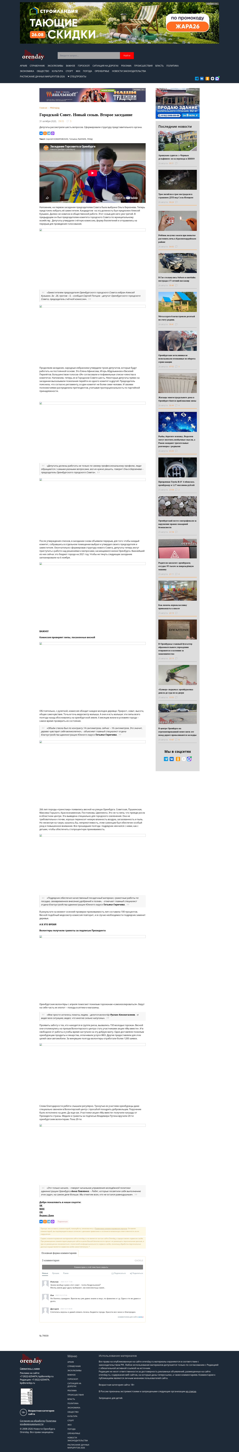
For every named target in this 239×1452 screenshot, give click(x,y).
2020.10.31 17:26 (66, 1282)
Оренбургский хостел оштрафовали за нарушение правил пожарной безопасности (177, 524)
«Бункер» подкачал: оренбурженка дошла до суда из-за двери (175, 691)
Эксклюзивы (55, 65)
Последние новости (175, 126)
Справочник (37, 65)
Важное (70, 65)
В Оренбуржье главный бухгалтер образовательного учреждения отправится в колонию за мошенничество (175, 648)
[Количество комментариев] (178, 163)
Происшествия (143, 65)
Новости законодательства (129, 71)
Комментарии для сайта (130, 1317)
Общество (43, 71)
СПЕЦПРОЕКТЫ (78, 76)
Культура (57, 71)
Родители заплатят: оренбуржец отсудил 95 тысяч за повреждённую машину (176, 566)
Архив (23, 65)
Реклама (126, 65)
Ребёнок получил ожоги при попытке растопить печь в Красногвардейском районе (177, 238)
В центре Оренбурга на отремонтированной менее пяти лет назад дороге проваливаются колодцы (177, 731)
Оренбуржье (102, 71)
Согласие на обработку (32, 1420)
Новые (45, 1273)
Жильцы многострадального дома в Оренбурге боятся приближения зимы (177, 399)
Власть (159, 65)
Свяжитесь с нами (30, 1368)
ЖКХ (78, 71)
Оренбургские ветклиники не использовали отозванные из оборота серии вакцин (176, 358)
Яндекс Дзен (46, 1215)
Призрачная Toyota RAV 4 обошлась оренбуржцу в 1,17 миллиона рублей (176, 483)
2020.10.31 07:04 (61, 1295)
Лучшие (55, 1273)
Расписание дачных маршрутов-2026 (42, 76)
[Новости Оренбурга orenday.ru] (33, 55)
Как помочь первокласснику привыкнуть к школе (172, 606)
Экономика (27, 71)
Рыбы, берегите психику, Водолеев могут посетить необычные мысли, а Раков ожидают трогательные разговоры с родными (176, 441)
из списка (191, 1391)
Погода (87, 71)
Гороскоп (84, 65)
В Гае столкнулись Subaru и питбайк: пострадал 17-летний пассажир (177, 279)
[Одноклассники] (45, 133)
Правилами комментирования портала (111, 1228)
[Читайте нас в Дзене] (213, 78)
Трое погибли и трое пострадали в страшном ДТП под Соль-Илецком (175, 195)
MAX (42, 1208)
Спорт (69, 71)
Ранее (65, 1273)
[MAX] (52, 133)
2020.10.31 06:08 (66, 1309)
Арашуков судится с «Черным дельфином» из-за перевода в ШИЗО (176, 157)
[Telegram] (48, 133)
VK (40, 1205)
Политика (172, 65)
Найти (127, 55)
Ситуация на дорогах (105, 65)
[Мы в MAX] (217, 78)
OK (41, 1212)
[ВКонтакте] (41, 133)
